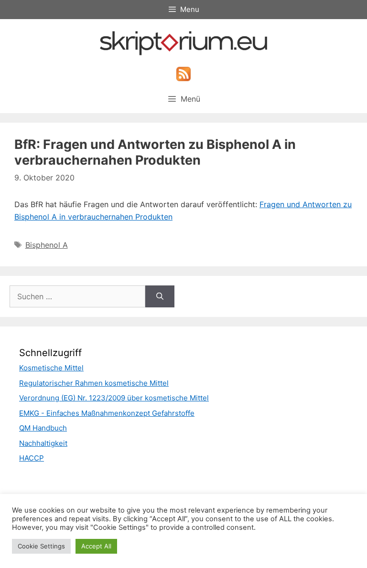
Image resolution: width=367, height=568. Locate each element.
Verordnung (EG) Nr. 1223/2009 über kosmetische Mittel (114, 397)
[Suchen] (159, 296)
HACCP (31, 458)
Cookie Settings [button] (41, 546)
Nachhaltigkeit (43, 443)
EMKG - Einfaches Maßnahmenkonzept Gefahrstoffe (106, 413)
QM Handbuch (43, 427)
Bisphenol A (46, 245)
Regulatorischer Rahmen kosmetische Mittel (94, 383)
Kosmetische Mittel (51, 367)
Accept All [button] (96, 546)
